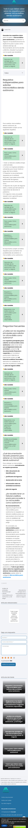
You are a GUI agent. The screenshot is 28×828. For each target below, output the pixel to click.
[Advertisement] (14, 107)
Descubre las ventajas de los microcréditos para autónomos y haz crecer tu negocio (21, 593)
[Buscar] (22, 20)
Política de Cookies (6, 800)
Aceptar (4, 825)
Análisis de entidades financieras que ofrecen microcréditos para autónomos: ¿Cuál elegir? (7, 593)
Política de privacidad (7, 797)
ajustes (12, 823)
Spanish (18, 826)
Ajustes (10, 825)
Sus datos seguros (6, 803)
